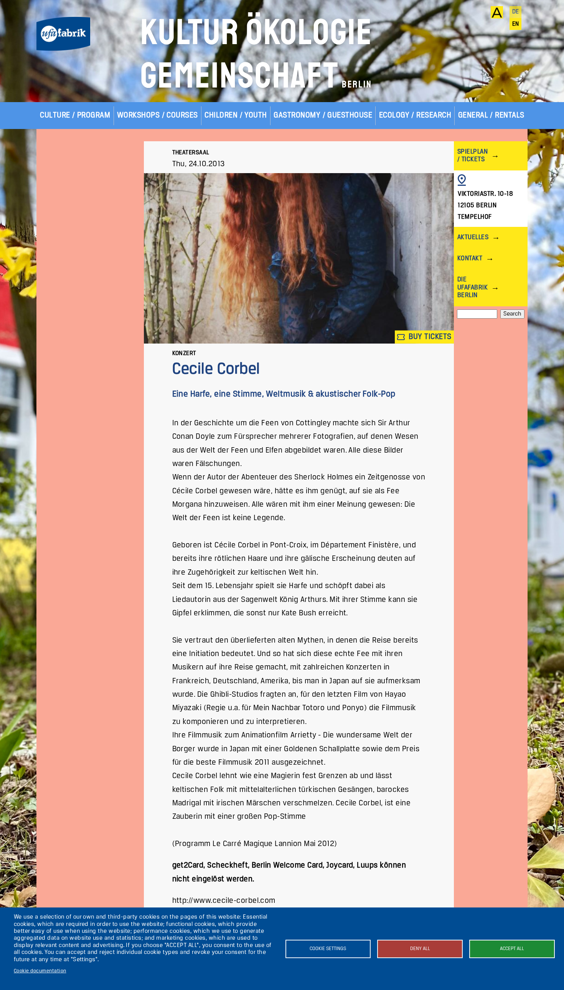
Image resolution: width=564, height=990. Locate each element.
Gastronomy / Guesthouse (323, 115)
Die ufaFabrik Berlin (472, 287)
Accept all (512, 948)
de (515, 12)
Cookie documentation (40, 971)
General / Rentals (491, 115)
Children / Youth (235, 115)
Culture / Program (75, 115)
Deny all (420, 948)
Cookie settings (328, 948)
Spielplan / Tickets (472, 156)
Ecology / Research (415, 115)
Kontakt (469, 258)
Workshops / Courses (157, 115)
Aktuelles (472, 237)
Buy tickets (429, 337)
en (515, 24)
